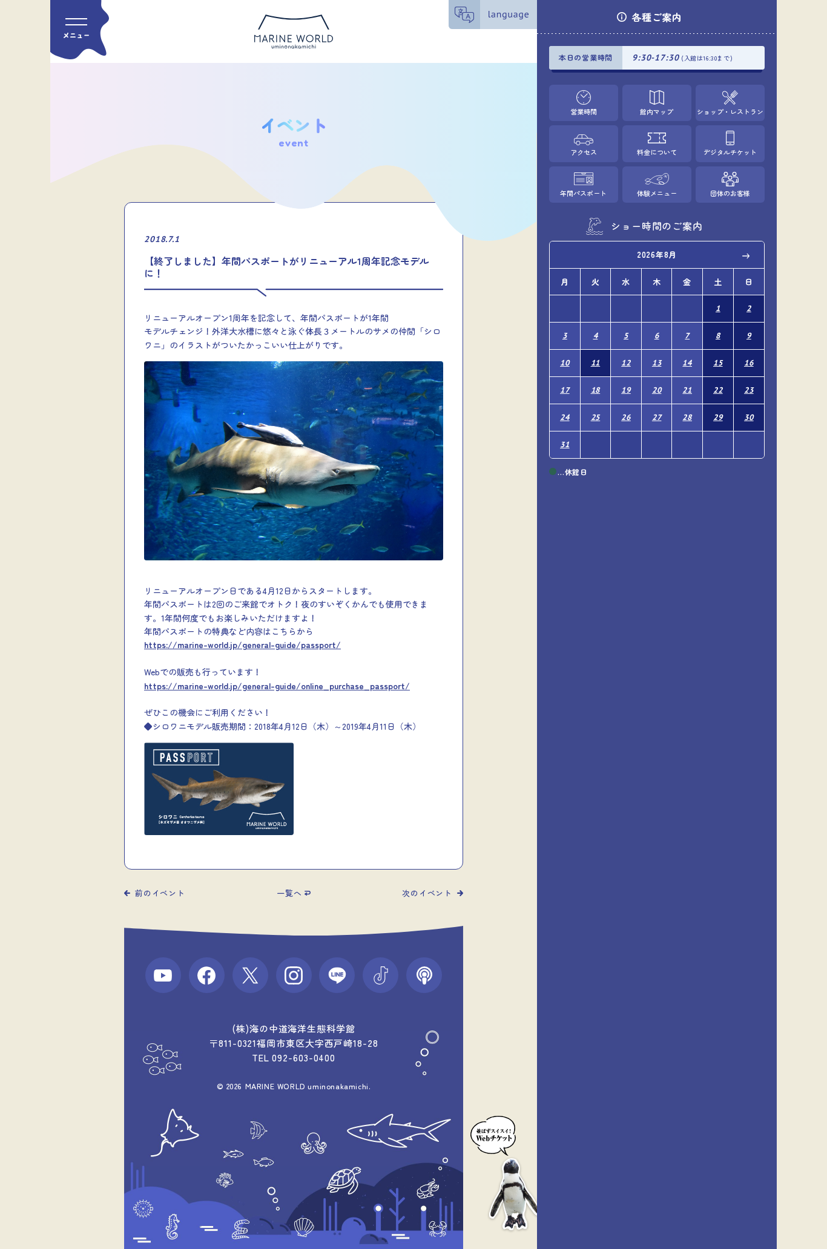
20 (657, 390)
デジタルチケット (730, 152)
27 (657, 417)
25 (596, 417)
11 (596, 363)
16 (749, 363)
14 (687, 363)
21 (687, 390)
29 (718, 417)
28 (687, 417)
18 (596, 390)
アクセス (583, 152)
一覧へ (289, 893)
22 (718, 390)
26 (626, 417)
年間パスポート (583, 193)
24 (565, 417)
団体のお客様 (730, 193)
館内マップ (656, 111)
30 (749, 417)
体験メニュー (657, 193)
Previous (567, 255)
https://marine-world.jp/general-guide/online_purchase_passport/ (277, 686)
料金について (657, 152)
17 (565, 390)
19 (626, 390)
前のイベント (160, 893)
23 (749, 390)
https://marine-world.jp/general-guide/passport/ (242, 644)
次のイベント (427, 893)
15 (718, 363)
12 (626, 363)
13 (657, 363)
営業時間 (583, 111)
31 (565, 444)
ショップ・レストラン (730, 111)
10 (565, 363)
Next (746, 255)
